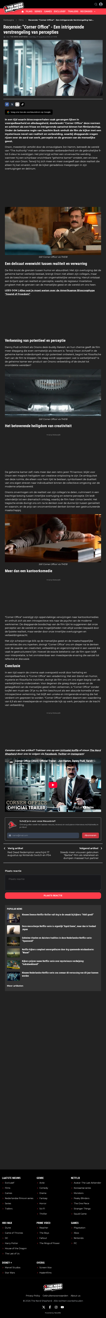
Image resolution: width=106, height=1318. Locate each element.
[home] (22, 11)
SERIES (38, 11)
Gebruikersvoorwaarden (55, 1295)
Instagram (77, 754)
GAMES (48, 11)
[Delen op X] (12, 104)
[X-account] (43, 1307)
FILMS (29, 11)
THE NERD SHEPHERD (19, 37)
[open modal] (101, 4)
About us (75, 1295)
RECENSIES (86, 11)
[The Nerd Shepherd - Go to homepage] (13, 4)
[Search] (95, 4)
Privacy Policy (33, 1295)
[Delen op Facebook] (7, 104)
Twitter (62, 754)
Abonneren (90, 835)
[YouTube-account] (62, 1307)
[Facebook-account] (49, 1307)
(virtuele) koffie (69, 750)
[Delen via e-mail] (17, 104)
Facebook (51, 754)
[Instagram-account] (56, 1307)
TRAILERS (73, 11)
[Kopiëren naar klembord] (22, 104)
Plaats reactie (53, 895)
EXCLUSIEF (60, 11)
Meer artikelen (15, 986)
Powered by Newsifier (53, 1313)
